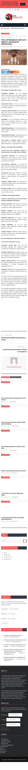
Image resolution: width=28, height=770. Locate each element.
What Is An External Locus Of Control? (13, 471)
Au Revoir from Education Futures (13, 635)
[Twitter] (5, 72)
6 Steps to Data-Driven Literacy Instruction (15, 640)
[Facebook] (2, 72)
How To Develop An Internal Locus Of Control (13, 398)
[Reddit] (14, 72)
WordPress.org (7, 559)
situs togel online (4, 746)
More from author (16, 377)
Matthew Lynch (13, 401)
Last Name (3, 618)
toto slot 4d (2, 752)
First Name (3, 614)
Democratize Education (7, 46)
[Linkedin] (8, 72)
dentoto (2, 748)
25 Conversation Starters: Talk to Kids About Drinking (13, 423)
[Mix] (17, 72)
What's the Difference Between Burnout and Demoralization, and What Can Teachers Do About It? (14, 651)
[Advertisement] (14, 314)
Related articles (6, 377)
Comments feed (7, 557)
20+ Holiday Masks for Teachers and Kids (13, 447)
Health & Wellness (5, 33)
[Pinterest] (11, 72)
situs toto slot (3, 751)
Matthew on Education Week (12, 629)
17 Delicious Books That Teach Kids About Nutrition (12, 518)
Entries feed (7, 554)
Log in (5, 552)
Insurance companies (18, 104)
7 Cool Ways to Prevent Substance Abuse (12, 494)
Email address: (4, 609)
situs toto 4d (3, 749)
